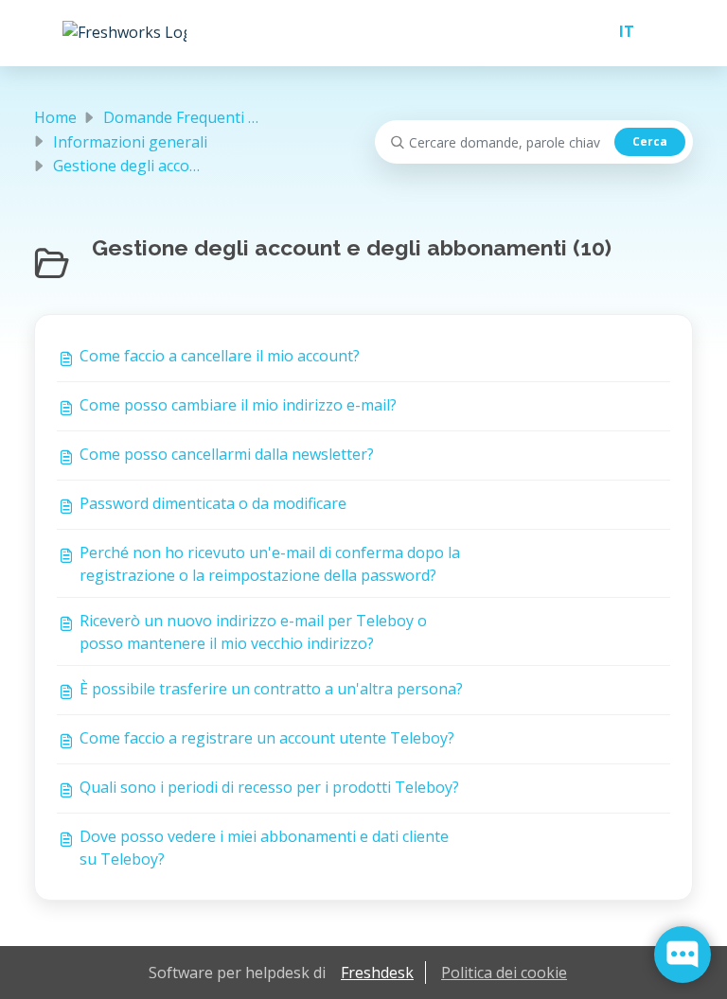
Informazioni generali (130, 141)
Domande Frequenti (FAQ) (194, 117)
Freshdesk (377, 972)
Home (55, 117)
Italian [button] (619, 31)
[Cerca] (649, 142)
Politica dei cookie (504, 972)
